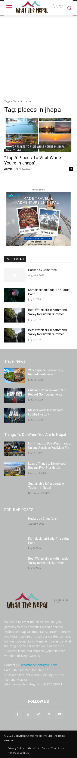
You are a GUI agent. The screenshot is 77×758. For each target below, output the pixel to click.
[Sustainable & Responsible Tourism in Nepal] (14, 489)
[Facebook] (17, 714)
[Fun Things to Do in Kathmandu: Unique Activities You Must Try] (14, 448)
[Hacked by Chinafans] (14, 275)
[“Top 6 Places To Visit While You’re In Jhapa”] (38, 135)
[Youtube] (59, 714)
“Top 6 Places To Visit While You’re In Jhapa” (32, 160)
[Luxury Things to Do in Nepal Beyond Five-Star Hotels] (14, 469)
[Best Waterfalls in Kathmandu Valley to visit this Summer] (14, 315)
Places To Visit (14, 150)
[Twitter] (49, 714)
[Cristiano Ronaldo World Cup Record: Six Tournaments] (14, 395)
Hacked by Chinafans (42, 270)
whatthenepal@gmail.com (39, 665)
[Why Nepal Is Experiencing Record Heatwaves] (14, 375)
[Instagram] (28, 714)
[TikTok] (38, 714)
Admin (8, 168)
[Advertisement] (38, 56)
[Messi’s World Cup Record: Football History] (14, 415)
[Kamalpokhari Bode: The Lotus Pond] (14, 295)
